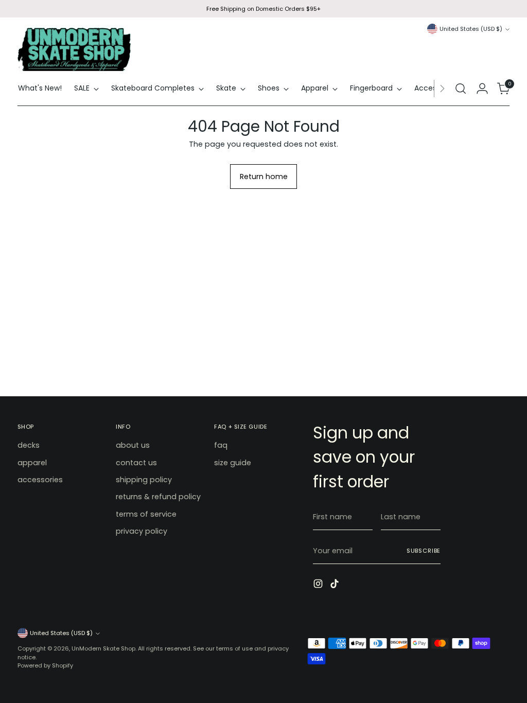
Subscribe (424, 551)
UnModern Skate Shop (103, 648)
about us (133, 445)
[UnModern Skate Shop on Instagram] (319, 585)
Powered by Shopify (45, 665)
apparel (32, 463)
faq (220, 445)
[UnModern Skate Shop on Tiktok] (335, 585)
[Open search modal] (460, 88)
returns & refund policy (158, 496)
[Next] (442, 88)
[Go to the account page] (482, 88)
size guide (232, 463)
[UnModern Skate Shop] (74, 49)
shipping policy (144, 479)
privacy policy (141, 531)
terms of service (146, 514)
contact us (136, 463)
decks (28, 445)
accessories (40, 479)
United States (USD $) (471, 29)
